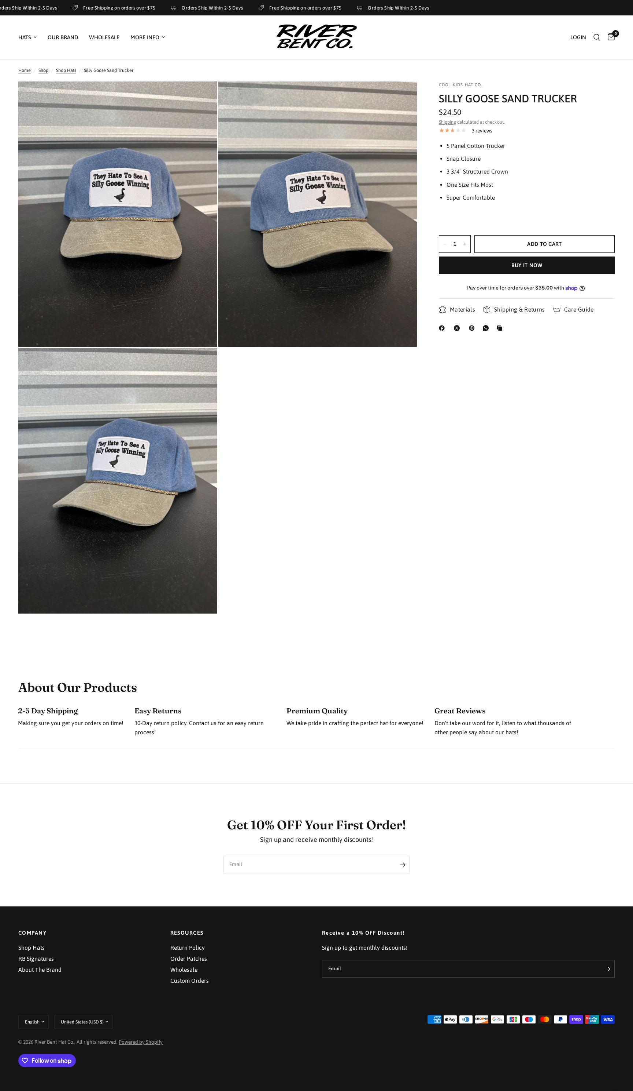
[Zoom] (202, 97)
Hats (24, 37)
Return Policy (187, 947)
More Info (144, 37)
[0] (609, 37)
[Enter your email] (402, 864)
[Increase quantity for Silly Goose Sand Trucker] (464, 244)
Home (24, 70)
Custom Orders (189, 980)
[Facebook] (443, 328)
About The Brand (40, 969)
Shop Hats (66, 70)
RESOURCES (187, 933)
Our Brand (63, 37)
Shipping (447, 122)
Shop (43, 70)
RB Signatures (36, 958)
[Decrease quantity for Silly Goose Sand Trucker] (444, 244)
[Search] (597, 37)
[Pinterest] (473, 328)
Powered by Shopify (141, 1042)
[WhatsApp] (487, 328)
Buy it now (527, 265)
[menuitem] (30, 37)
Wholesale (104, 37)
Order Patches (188, 958)
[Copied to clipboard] (501, 328)
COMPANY (32, 933)
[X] (458, 328)
